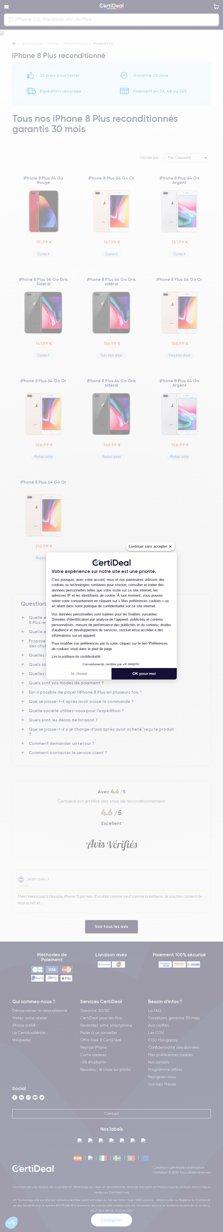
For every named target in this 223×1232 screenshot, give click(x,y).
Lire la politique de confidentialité (76, 657)
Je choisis (78, 673)
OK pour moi (144, 673)
